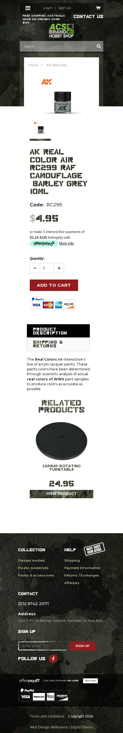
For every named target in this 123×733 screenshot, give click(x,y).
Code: (37, 205)
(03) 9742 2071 (33, 603)
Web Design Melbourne (49, 727)
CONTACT (28, 593)
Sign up (64, 8)
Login (48, 8)
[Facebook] (53, 658)
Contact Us (88, 16)
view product (62, 494)
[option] (61, 96)
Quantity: (37, 259)
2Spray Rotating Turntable (61, 468)
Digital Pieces (82, 727)
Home (33, 65)
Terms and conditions (47, 716)
